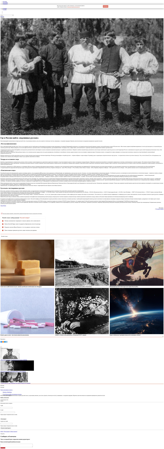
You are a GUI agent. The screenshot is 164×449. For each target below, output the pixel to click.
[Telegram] (6, 342)
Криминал (5, 3)
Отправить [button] (3, 447)
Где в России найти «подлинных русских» (12, 394)
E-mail (2, 410)
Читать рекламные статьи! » (7, 389)
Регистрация (7, 431)
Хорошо (106, 6)
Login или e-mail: (4, 421)
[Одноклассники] (3, 342)
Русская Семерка (159, 209)
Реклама (5, 8)
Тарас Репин (3, 205)
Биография (5, 2)
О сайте (4, 9)
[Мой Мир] (5, 342)
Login (2, 405)
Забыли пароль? (13, 431)
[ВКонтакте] (1, 342)
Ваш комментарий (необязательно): (10, 442)
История (5, 1)
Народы (2, 16)
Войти (2, 431)
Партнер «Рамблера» (7, 392)
